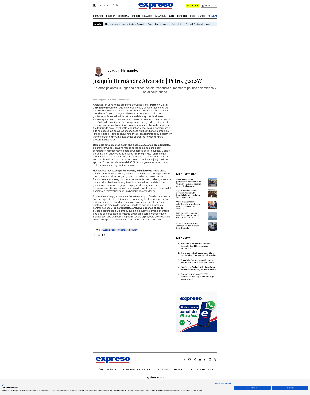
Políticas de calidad (202, 370)
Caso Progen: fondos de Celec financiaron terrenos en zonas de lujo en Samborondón (198, 268)
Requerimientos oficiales (137, 370)
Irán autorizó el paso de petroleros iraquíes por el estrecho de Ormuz (187, 215)
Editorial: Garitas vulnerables (198, 24)
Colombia (122, 230)
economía (123, 16)
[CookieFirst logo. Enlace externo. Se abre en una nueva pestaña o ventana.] (3, 385)
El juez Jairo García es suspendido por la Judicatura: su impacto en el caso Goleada (197, 261)
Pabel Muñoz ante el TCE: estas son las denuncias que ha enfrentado (188, 225)
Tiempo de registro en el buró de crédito (164, 24)
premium (212, 16)
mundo (201, 16)
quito (171, 16)
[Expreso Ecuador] (113, 362)
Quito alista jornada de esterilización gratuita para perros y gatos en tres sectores (188, 204)
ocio (192, 16)
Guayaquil (160, 16)
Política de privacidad (223, 383)
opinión (136, 16)
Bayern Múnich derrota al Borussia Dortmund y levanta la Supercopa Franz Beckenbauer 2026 (188, 193)
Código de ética (106, 370)
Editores (163, 370)
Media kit (179, 370)
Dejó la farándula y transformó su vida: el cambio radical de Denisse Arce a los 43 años (198, 254)
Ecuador (147, 16)
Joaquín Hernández (123, 70)
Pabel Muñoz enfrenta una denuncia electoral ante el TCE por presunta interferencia (195, 245)
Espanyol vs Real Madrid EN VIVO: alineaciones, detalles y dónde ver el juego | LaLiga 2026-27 (198, 276)
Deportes (182, 16)
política (110, 16)
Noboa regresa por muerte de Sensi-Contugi (124, 24)
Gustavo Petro (109, 230)
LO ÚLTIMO (98, 16)
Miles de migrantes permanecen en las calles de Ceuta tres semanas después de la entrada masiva (188, 182)
